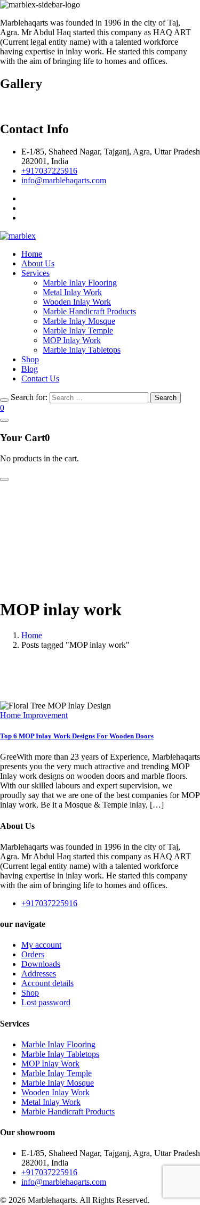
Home (31, 253)
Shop (30, 359)
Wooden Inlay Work (77, 301)
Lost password (45, 1002)
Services (35, 273)
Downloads (40, 963)
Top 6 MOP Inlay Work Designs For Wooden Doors (77, 736)
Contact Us (40, 378)
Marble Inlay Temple (78, 330)
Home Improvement (34, 715)
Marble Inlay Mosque (79, 320)
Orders (32, 954)
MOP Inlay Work (72, 340)
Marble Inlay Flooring (80, 282)
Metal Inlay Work (72, 292)
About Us (37, 263)
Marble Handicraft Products (89, 311)
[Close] (4, 400)
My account (41, 944)
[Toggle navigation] (4, 479)
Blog (29, 368)
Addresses (38, 973)
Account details (47, 983)
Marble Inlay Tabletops (82, 349)
